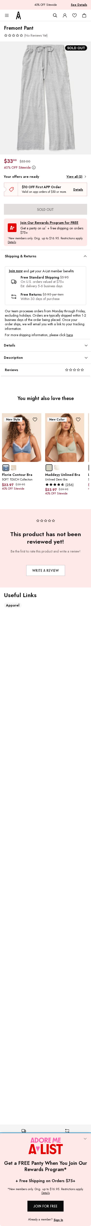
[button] (26, 35)
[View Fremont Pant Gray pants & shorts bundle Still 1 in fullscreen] (45, 97)
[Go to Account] (65, 15)
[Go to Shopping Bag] (84, 15)
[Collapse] (85, 1139)
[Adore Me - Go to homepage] (18, 15)
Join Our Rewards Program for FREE (49, 222)
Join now (16, 271)
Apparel (12, 605)
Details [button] (12, 242)
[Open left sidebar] (7, 15)
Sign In (58, 1220)
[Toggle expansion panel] (85, 256)
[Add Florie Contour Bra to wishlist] (35, 419)
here (69, 335)
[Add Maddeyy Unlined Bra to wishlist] (78, 419)
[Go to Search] (55, 15)
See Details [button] (79, 5)
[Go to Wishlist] (74, 15)
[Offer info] (34, 168)
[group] (45, 97)
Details (78, 189)
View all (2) (74, 176)
